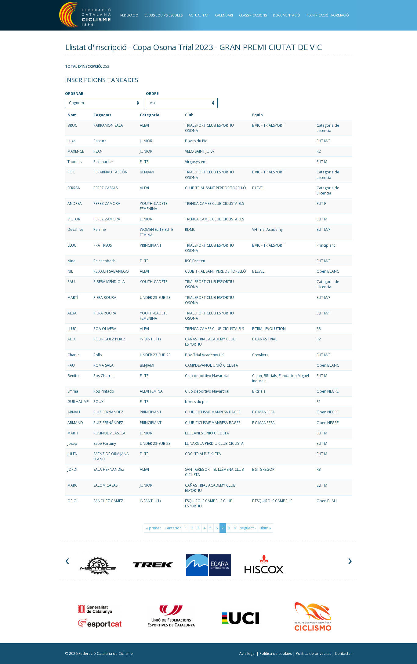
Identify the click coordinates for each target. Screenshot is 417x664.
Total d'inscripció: (83, 66)
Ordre (152, 93)
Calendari (224, 15)
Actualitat (199, 15)
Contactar (343, 653)
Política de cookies (276, 653)
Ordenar (74, 93)
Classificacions (253, 15)
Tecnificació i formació (327, 15)
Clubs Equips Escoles (163, 15)
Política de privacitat (314, 653)
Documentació (286, 15)
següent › (248, 528)
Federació (129, 15)
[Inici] (91, 16)
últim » (265, 528)
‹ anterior (173, 528)
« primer (153, 528)
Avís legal (247, 653)
